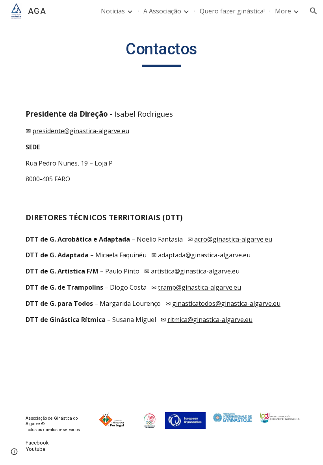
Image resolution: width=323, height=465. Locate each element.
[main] (161, 51)
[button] (313, 11)
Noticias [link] (113, 11)
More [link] (283, 11)
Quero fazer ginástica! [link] (232, 11)
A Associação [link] (162, 11)
